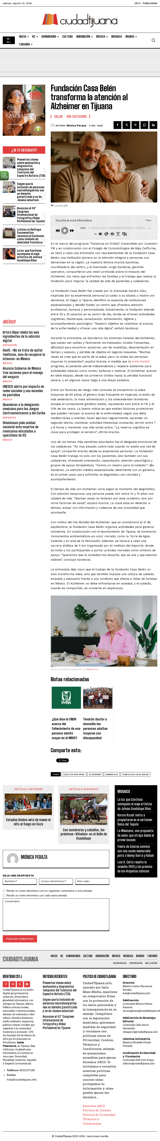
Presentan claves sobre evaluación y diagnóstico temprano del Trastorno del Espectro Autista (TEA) (31, 167)
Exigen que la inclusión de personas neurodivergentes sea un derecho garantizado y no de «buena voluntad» (30, 192)
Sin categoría (77, 116)
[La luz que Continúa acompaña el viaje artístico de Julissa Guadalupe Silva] (9, 253)
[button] (153, 40)
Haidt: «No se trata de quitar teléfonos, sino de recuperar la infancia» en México (24, 354)
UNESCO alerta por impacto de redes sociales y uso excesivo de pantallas (23, 390)
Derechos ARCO (94, 1106)
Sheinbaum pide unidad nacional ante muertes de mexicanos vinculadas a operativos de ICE (20, 429)
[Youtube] (27, 984)
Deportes (9, 417)
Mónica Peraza (76, 125)
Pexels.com (92, 669)
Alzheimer (95, 774)
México (7, 363)
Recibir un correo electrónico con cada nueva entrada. (37, 895)
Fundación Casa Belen (135, 774)
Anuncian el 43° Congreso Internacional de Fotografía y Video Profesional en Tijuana (31, 214)
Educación (10, 345)
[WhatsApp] (144, 125)
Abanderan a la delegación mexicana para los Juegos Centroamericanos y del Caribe (24, 408)
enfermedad (140, 361)
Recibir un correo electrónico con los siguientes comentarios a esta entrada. (49, 890)
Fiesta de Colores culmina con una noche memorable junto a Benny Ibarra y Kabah (135, 851)
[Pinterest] (135, 125)
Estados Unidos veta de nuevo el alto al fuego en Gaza (28, 822)
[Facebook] (117, 125)
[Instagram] (13, 984)
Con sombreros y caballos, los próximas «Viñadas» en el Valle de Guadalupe (83, 834)
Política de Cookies (97, 1110)
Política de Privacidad (99, 1115)
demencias (112, 774)
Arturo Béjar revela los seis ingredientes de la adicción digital (21, 336)
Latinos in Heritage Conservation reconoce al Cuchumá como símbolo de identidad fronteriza (30, 236)
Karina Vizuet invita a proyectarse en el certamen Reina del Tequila (134, 819)
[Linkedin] (153, 125)
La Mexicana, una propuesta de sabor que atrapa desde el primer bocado (135, 835)
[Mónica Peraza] (53, 126)
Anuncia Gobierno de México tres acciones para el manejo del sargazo (23, 372)
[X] (126, 125)
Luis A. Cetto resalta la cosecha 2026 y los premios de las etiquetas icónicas (134, 866)
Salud (58, 116)
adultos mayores (74, 774)
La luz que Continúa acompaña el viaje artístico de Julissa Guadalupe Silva (29, 255)
